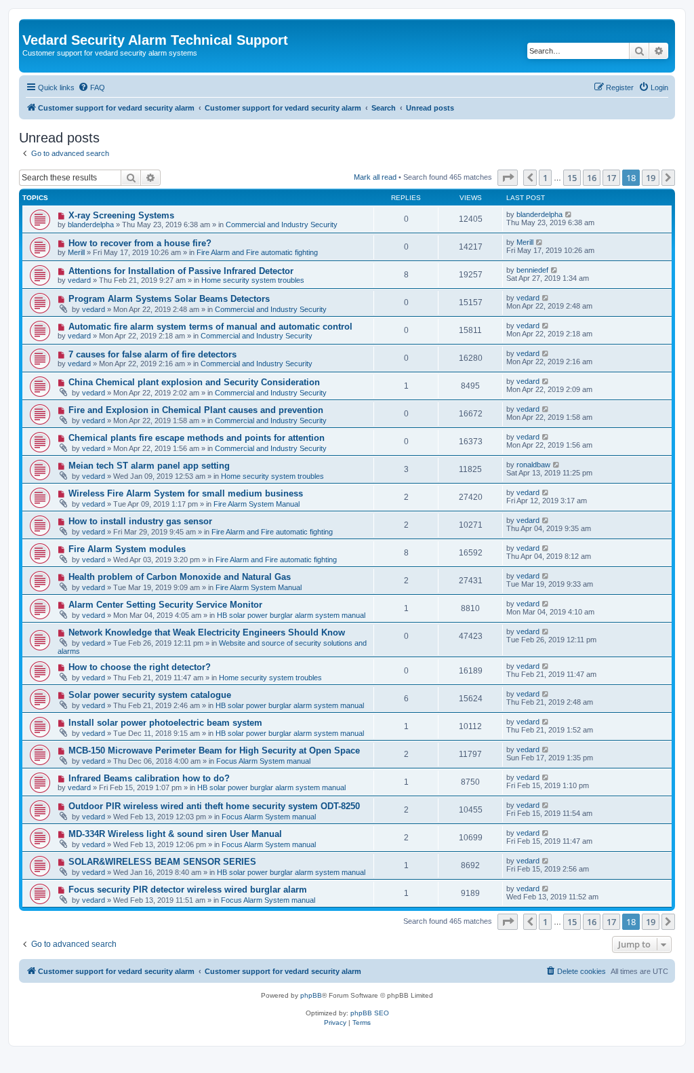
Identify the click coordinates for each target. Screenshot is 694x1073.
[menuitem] (91, 87)
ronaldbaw (533, 465)
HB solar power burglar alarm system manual (291, 615)
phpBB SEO (369, 1013)
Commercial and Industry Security (282, 224)
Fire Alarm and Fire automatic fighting (257, 252)
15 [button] (572, 178)
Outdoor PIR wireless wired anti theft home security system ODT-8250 (214, 806)
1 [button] (545, 178)
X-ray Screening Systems (121, 215)
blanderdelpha (91, 224)
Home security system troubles (252, 280)
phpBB (311, 995)
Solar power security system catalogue (149, 695)
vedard (79, 280)
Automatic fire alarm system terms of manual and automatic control (210, 326)
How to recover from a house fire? (139, 243)
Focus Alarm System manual (263, 761)
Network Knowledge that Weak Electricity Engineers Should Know (206, 632)
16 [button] (591, 178)
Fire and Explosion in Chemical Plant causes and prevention (195, 410)
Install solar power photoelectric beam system (165, 723)
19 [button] (650, 178)
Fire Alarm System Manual (256, 504)
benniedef (532, 270)
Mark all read (375, 177)
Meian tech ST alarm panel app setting (149, 466)
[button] (507, 178)
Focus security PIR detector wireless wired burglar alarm (187, 889)
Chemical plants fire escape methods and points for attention (196, 438)
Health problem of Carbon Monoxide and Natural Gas (179, 577)
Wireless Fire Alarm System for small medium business (185, 493)
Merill (76, 252)
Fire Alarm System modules (127, 549)
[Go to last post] (569, 214)
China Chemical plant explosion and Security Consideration (194, 382)
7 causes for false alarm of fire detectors (152, 354)
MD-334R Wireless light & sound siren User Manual (175, 834)
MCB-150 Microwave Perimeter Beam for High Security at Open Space (214, 750)
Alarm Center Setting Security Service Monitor (165, 605)
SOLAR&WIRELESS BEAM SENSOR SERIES (162, 862)
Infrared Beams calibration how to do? (149, 778)
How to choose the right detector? (139, 667)
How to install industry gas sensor (140, 521)
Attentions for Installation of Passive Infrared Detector (180, 271)
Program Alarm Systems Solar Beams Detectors (169, 299)
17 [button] (611, 178)
